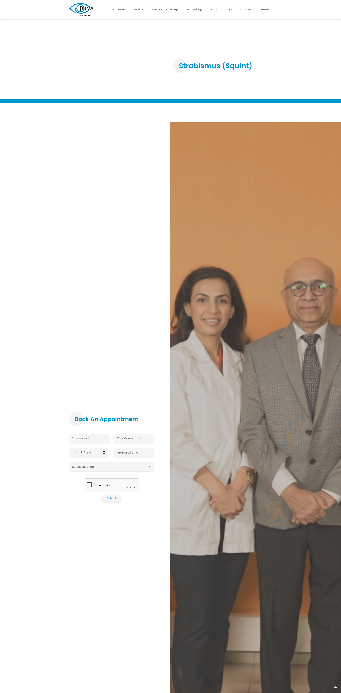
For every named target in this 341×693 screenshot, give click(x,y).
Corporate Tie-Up (165, 9)
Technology (193, 9)
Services (139, 9)
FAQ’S (214, 9)
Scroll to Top (335, 687)
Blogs (229, 9)
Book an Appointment (256, 9)
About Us (119, 9)
